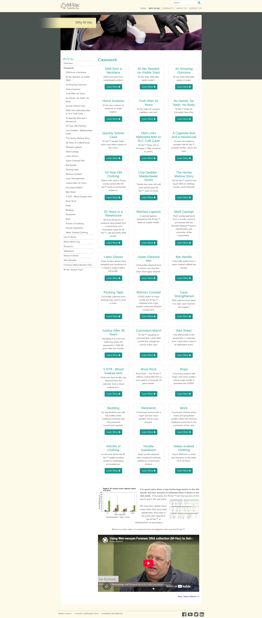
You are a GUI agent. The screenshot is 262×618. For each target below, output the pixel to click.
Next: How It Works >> (188, 596)
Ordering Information (112, 614)
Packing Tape (72, 169)
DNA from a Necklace (76, 72)
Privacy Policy (65, 614)
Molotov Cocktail (74, 174)
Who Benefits (70, 260)
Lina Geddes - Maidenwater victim (79, 132)
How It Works (70, 237)
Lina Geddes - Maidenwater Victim (148, 176)
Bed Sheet (71, 192)
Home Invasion (73, 89)
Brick (68, 219)
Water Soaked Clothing (77, 232)
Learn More (112, 87)
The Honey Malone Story (78, 138)
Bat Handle (71, 165)
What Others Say (72, 241)
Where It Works (71, 255)
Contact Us (195, 8)
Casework (69, 68)
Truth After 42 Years (75, 93)
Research (68, 246)
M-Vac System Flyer (73, 269)
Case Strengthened (75, 178)
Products (168, 8)
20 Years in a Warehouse (78, 142)
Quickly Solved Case (76, 106)
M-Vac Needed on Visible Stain (78, 78)
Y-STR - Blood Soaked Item (79, 196)
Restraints (71, 214)
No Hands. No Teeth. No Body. (77, 100)
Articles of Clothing (75, 223)
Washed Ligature (74, 147)
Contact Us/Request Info (87, 614)
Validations (69, 251)
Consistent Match (74, 187)
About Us (181, 8)
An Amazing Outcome (76, 84)
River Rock (71, 201)
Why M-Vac (155, 8)
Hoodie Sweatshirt (74, 228)
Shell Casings (72, 151)
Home (143, 8)
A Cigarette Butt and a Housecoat (76, 120)
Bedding (70, 210)
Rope (68, 205)
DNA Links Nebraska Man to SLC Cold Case (78, 112)
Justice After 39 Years (76, 183)
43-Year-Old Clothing (76, 126)
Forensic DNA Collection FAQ (78, 265)
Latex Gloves (72, 156)
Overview (68, 63)
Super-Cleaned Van (75, 160)
